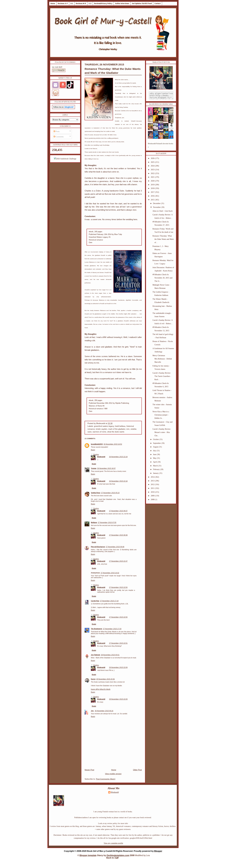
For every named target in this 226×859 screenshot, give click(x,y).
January (156, 473)
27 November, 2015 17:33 (112, 629)
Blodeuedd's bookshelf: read (161, 104)
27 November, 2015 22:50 (118, 587)
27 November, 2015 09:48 (115, 547)
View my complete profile (113, 843)
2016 (153, 196)
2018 (153, 188)
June (155, 454)
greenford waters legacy (104, 426)
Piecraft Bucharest (98, 547)
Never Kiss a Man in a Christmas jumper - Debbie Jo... (160, 415)
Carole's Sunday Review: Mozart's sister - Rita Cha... (161, 432)
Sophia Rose (95, 493)
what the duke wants (115, 432)
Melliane (94, 522)
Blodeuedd (101, 457)
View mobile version (113, 774)
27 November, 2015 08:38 (118, 535)
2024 (153, 166)
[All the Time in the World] (161, 129)
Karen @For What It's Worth (100, 689)
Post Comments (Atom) (105, 779)
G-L (71, 3)
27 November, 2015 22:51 (118, 643)
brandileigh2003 (97, 444)
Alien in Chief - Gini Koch (162, 211)
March (155, 466)
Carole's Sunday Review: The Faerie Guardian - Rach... (161, 376)
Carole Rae (95, 601)
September (157, 443)
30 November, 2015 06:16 (104, 711)
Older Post (137, 770)
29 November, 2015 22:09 (118, 667)
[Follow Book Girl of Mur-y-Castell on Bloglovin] (63, 108)
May (155, 458)
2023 (153, 170)
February (156, 469)
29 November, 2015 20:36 (105, 679)
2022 (153, 173)
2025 (153, 162)
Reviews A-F (63, 3)
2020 (153, 181)
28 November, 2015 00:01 (110, 655)
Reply (93, 450)
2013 (153, 481)
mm (127, 429)
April (155, 462)
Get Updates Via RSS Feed (142, 3)
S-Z (90, 3)
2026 (153, 158)
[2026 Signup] (65, 159)
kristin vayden (101, 429)
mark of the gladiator (116, 429)
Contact (157, 3)
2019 (153, 185)
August (156, 447)
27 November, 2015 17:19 (109, 601)
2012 (153, 484)
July (155, 451)
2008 (153, 500)
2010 (153, 492)
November (157, 207)
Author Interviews (122, 3)
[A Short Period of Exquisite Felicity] (151, 121)
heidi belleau (120, 426)
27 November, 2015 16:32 (110, 573)
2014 (153, 477)
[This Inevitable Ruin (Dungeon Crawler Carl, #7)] (151, 129)
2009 (153, 496)
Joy (92, 711)
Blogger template (88, 855)
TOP (116, 858)
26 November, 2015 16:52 (113, 444)
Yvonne (93, 468)
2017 (153, 192)
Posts (57, 131)
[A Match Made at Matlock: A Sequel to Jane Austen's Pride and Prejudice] (166, 121)
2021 (153, 177)
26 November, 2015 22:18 (118, 457)
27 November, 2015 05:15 (110, 493)
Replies (96, 454)
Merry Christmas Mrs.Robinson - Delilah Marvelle (162, 359)
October (156, 439)
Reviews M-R (81, 3)
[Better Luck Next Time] (161, 114)
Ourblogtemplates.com (118, 855)
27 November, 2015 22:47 (118, 561)
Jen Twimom (95, 655)
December (157, 203)
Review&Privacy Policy (103, 3)
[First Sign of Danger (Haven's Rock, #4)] (166, 114)
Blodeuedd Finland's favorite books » (160, 145)
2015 (153, 200)
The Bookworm (96, 629)
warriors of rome (99, 432)
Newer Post (89, 770)
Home (52, 3)
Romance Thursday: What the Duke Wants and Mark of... (163, 239)
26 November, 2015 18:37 (106, 468)
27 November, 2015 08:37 (118, 511)
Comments (59, 137)
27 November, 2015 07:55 (107, 522)
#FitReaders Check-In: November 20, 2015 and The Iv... (162, 278)
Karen (93, 679)
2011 (153, 488)
